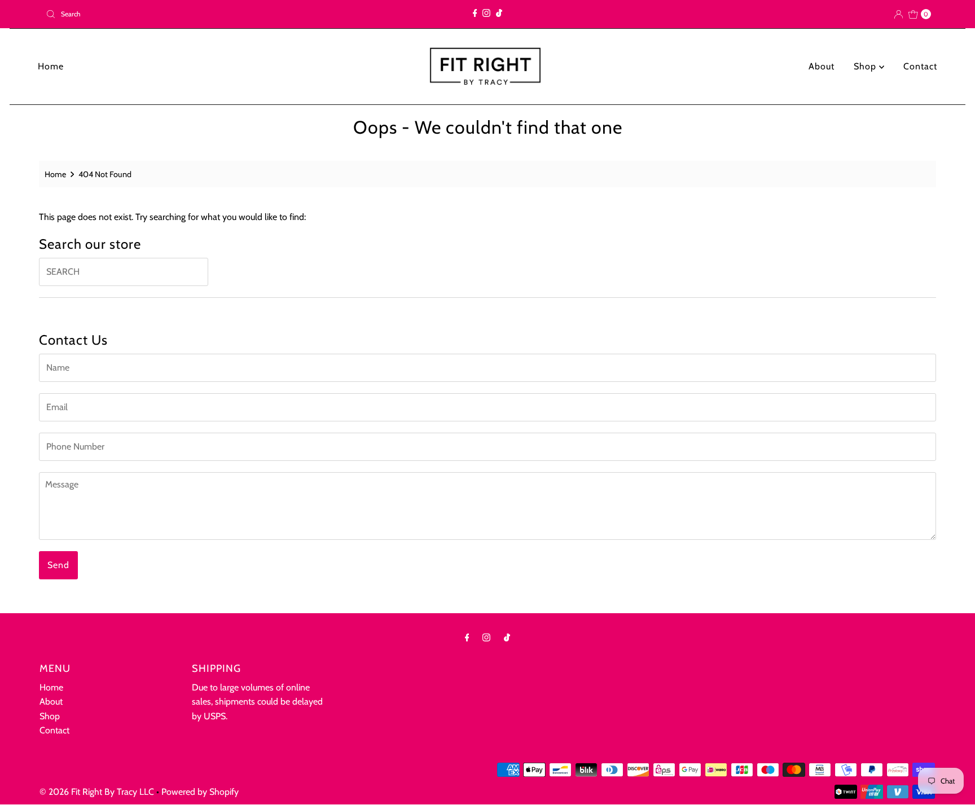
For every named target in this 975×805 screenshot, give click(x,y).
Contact (920, 66)
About (822, 66)
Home (51, 66)
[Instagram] (486, 13)
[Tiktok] (499, 13)
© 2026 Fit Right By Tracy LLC (96, 791)
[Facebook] (475, 13)
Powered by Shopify (200, 791)
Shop (866, 66)
